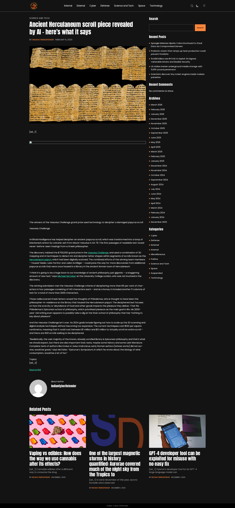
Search (153, 18)
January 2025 (157, 161)
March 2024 (156, 207)
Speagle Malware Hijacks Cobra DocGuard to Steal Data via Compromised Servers (176, 45)
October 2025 (158, 128)
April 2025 (155, 147)
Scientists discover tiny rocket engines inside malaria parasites (177, 76)
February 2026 (158, 109)
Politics (154, 259)
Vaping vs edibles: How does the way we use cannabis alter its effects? (55, 458)
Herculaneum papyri (40, 259)
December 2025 (159, 118)
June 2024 (156, 193)
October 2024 (158, 175)
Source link (35, 369)
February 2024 (158, 212)
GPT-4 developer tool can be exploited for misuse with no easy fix (174, 458)
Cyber (92, 5)
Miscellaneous (158, 254)
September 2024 (159, 179)
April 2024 (155, 203)
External (81, 5)
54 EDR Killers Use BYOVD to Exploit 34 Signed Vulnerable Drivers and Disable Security (173, 60)
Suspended (157, 273)
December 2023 (159, 222)
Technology (156, 5)
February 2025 (158, 156)
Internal (68, 5)
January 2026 (157, 114)
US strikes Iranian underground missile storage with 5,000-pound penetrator (176, 68)
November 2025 (159, 123)
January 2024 (157, 217)
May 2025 (155, 142)
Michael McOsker (67, 276)
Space (141, 5)
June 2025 (156, 137)
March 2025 (156, 151)
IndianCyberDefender (43, 39)
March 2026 (156, 104)
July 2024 (155, 189)
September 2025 (159, 132)
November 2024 (159, 170)
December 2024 (159, 165)
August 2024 (157, 184)
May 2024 (155, 198)
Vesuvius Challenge (98, 252)
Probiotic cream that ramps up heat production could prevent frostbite (178, 52)
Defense (105, 5)
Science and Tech (124, 5)
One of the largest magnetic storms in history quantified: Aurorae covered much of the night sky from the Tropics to (114, 464)
